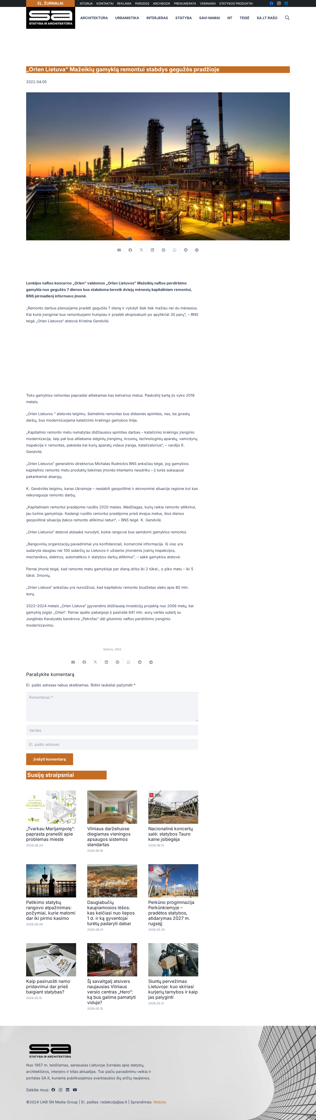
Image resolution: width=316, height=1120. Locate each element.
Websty (159, 1102)
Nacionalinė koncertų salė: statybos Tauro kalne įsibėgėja (170, 834)
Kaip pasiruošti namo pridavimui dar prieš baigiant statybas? (48, 986)
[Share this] (130, 250)
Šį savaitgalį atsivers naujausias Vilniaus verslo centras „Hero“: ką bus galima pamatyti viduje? (111, 991)
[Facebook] (53, 1090)
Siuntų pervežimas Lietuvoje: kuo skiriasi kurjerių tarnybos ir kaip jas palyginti (173, 989)
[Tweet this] (141, 250)
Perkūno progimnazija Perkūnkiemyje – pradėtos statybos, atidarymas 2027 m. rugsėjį (171, 913)
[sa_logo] (50, 18)
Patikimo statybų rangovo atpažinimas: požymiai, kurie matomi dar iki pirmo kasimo (50, 910)
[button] (287, 18)
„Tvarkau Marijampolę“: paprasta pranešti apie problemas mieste (50, 834)
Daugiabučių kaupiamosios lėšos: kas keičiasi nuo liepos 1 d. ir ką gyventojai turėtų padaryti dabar (111, 913)
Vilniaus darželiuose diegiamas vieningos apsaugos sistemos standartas (108, 836)
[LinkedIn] (67, 1090)
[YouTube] (75, 1090)
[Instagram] (60, 1090)
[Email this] (119, 250)
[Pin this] (163, 250)
